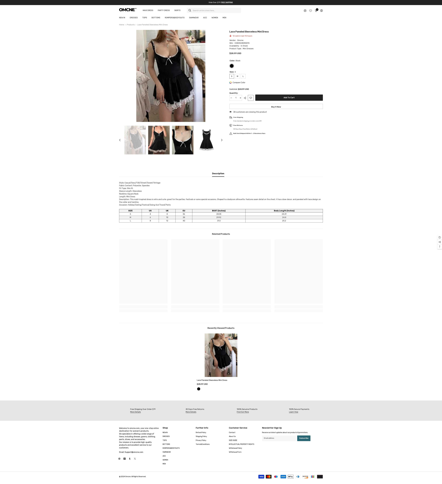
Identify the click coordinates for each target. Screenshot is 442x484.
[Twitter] (135, 458)
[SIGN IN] (305, 10)
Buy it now (276, 107)
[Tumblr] (129, 458)
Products (131, 25)
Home (121, 25)
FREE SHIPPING (227, 2)
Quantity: (233, 93)
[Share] (246, 98)
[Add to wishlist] (251, 98)
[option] (170, 76)
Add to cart (289, 97)
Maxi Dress (148, 10)
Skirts (177, 10)
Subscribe (303, 438)
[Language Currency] (321, 10)
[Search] (214, 10)
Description (218, 173)
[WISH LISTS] (310, 10)
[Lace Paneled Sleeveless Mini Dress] (221, 355)
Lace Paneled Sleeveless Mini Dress (212, 380)
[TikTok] (124, 458)
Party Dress (164, 10)
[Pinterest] (119, 458)
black (199, 389)
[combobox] (216, 10)
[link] (143, 307)
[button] (120, 140)
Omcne (240, 40)
